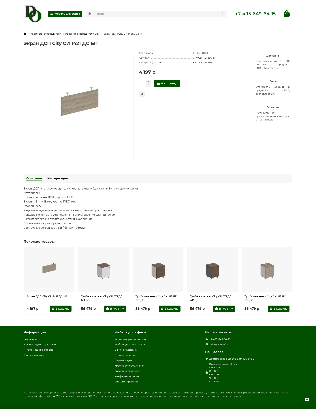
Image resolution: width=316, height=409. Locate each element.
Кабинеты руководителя (46, 33)
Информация (57, 178)
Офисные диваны (125, 349)
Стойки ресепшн (125, 355)
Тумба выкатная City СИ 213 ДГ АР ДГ (210, 298)
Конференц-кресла (126, 376)
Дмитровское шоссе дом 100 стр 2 (231, 358)
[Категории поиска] (90, 14)
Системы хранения (126, 381)
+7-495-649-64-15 (255, 13)
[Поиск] (223, 14)
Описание (34, 178)
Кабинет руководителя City (82, 33)
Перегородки (123, 360)
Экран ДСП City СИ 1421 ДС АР (47, 296)
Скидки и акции (34, 355)
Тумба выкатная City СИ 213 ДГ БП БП (101, 298)
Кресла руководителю (129, 365)
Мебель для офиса (130, 332)
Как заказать (32, 339)
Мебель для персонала (129, 344)
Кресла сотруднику (127, 370)
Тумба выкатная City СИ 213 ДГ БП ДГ (156, 298)
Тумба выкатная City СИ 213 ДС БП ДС (265, 298)
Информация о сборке (38, 349)
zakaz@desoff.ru (219, 344)
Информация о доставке (40, 344)
